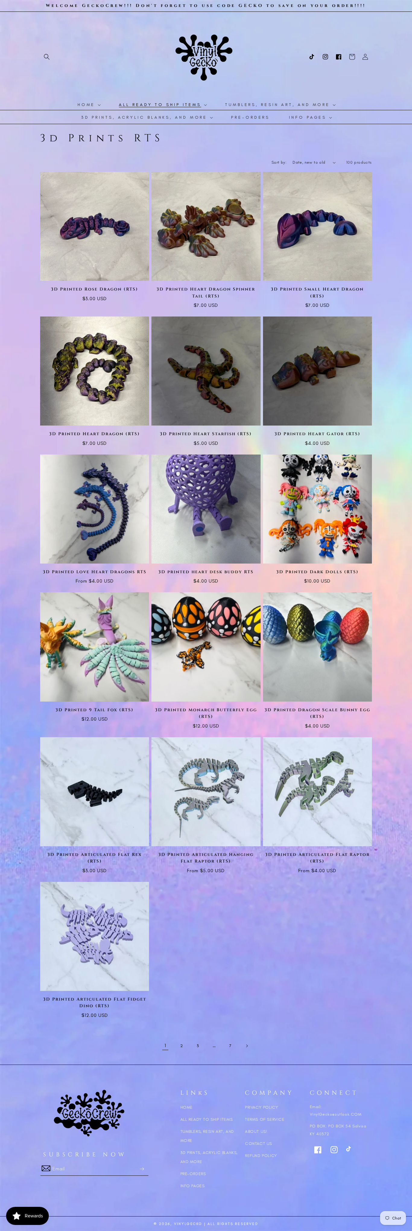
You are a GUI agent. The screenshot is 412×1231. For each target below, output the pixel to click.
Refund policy (261, 1155)
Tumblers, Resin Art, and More (207, 1136)
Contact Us (258, 1143)
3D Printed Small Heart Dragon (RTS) (317, 292)
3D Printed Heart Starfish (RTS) (206, 434)
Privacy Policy (261, 1107)
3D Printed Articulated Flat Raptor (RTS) (317, 858)
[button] (46, 56)
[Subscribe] (141, 1169)
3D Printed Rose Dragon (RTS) (94, 289)
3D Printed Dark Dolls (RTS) (317, 572)
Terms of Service (265, 1119)
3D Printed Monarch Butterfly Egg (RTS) (206, 713)
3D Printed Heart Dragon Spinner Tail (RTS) (206, 292)
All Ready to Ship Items (206, 1119)
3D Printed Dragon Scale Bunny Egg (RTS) (317, 713)
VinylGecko (188, 1224)
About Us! (256, 1131)
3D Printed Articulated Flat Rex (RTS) (94, 858)
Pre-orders (193, 1173)
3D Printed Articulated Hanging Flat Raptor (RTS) (206, 858)
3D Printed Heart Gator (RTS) (317, 434)
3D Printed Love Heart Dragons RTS (95, 572)
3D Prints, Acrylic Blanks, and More (209, 1157)
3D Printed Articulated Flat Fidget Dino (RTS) (94, 1002)
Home (186, 1107)
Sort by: (279, 162)
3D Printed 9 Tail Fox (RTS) (94, 710)
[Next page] (246, 1046)
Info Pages (192, 1185)
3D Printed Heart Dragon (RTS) (94, 434)
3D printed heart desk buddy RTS (206, 572)
